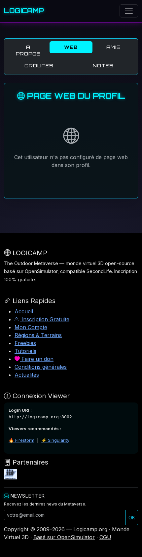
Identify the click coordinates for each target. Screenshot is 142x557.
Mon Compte (31, 327)
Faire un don (36, 359)
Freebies (25, 343)
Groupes (38, 65)
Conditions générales (41, 367)
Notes (103, 65)
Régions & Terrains (38, 335)
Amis (113, 47)
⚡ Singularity (55, 440)
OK (131, 517)
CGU (105, 537)
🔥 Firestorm (21, 440)
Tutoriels (25, 351)
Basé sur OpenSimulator (64, 537)
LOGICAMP (24, 11)
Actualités (27, 374)
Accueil (24, 311)
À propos (28, 50)
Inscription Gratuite (44, 319)
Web (71, 47)
